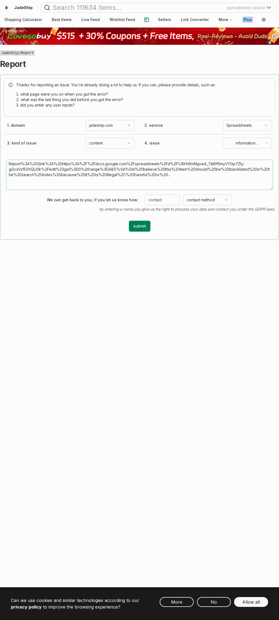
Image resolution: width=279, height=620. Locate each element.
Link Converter (195, 19)
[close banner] (274, 36)
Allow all (251, 602)
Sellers (164, 19)
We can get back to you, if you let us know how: (92, 200)
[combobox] (110, 125)
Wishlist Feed (122, 19)
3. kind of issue (22, 143)
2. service (153, 125)
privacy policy (26, 607)
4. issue (152, 143)
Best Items (62, 19)
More (223, 19)
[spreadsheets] (147, 19)
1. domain (16, 125)
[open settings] (263, 19)
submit (139, 226)
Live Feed (90, 19)
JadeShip (10, 53)
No (214, 602)
